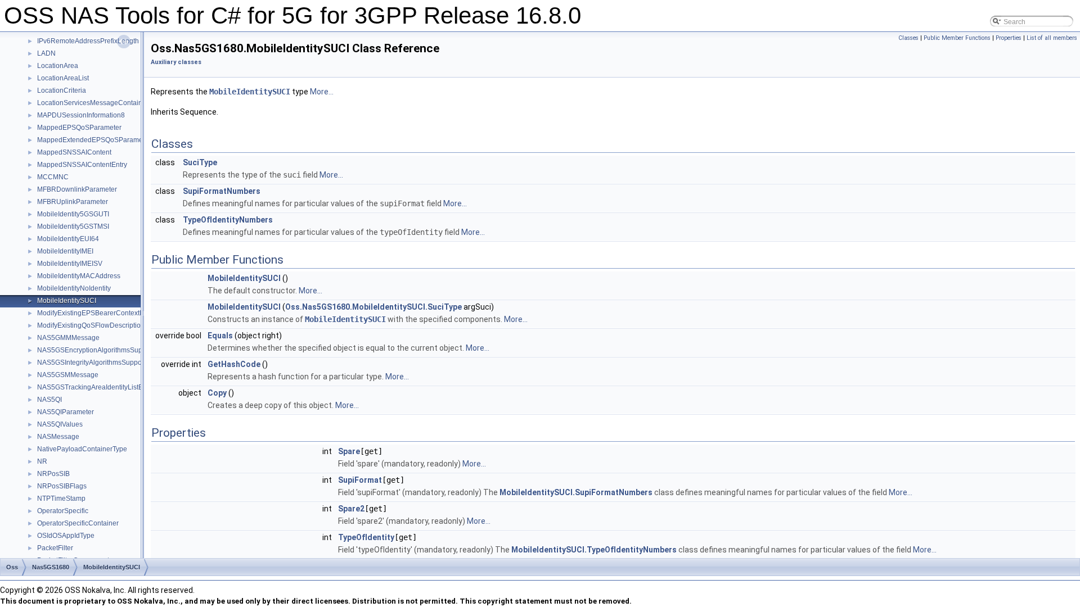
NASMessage (58, 437)
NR (42, 461)
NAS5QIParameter (65, 412)
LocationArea (57, 66)
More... (322, 91)
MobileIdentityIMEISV (69, 264)
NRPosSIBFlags (62, 486)
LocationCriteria (61, 90)
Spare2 (351, 508)
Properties (1009, 38)
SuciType (200, 162)
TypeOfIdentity (366, 537)
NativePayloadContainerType (82, 449)
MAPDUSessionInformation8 (81, 115)
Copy (217, 392)
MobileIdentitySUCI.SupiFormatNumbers (576, 492)
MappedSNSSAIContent (74, 152)
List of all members (1052, 38)
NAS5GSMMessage (67, 375)
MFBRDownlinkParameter (77, 189)
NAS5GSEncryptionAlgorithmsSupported (99, 350)
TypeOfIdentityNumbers (228, 219)
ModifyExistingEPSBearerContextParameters (106, 313)
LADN (46, 53)
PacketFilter (55, 548)
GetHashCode (234, 364)
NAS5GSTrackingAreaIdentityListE (90, 387)
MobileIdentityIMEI (65, 251)
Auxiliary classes (176, 62)
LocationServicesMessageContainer (92, 103)
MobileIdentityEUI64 (68, 239)
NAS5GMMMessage (68, 338)
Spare (349, 451)
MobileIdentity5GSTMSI (73, 226)
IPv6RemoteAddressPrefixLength (88, 41)
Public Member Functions (957, 38)
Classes (908, 38)
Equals (220, 335)
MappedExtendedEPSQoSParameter (94, 140)
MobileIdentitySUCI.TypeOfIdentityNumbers (594, 549)
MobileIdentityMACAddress (78, 276)
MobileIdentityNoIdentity (74, 288)
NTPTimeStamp (61, 498)
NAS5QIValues (60, 424)
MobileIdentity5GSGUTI (73, 214)
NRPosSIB (53, 474)
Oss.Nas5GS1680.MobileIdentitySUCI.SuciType (373, 306)
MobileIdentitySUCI (66, 301)
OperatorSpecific (62, 511)
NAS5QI (49, 400)
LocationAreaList (63, 78)
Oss (12, 567)
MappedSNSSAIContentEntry (82, 165)
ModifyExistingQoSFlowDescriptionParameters (108, 325)
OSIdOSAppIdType (65, 536)
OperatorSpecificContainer (78, 523)
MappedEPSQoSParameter (79, 128)
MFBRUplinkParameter (72, 202)
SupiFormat (360, 479)
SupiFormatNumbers (221, 191)
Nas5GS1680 (50, 567)
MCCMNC (53, 177)
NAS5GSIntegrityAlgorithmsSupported (95, 362)
